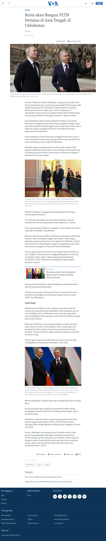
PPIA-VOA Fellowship (8, 523)
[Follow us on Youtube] (65, 496)
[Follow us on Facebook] (55, 496)
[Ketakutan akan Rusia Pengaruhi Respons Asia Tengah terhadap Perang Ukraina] (35, 273)
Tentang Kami (6, 515)
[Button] (60, 41)
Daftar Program (33, 523)
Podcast (4, 499)
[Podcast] (79, 496)
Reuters (27, 31)
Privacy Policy (32, 515)
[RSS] (75, 496)
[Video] (92, 3)
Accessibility (58, 523)
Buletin (3, 503)
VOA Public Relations (61, 519)
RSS (2, 495)
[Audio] (86, 3)
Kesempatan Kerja (7, 519)
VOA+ (29, 495)
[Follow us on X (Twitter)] (60, 496)
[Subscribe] (84, 496)
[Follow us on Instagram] (70, 496)
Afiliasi (30, 519)
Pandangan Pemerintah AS (10, 535)
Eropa (27, 10)
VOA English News (60, 515)
